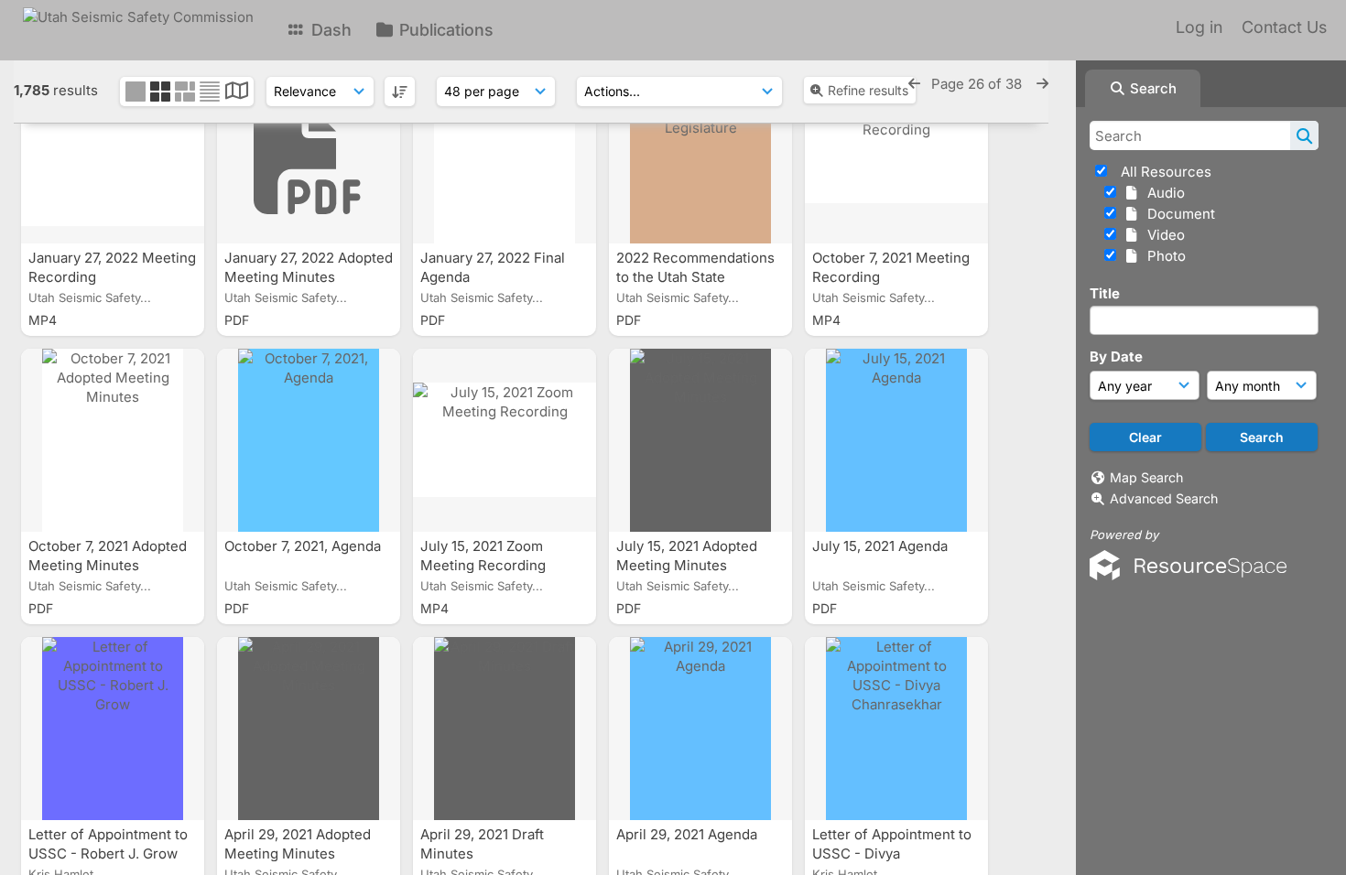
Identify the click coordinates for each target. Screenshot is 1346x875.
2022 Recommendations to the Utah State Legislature (695, 277)
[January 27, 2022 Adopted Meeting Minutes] (308, 151)
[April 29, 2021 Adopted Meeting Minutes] (308, 728)
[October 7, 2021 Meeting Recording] (896, 151)
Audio (1162, 192)
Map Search (1146, 477)
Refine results (868, 90)
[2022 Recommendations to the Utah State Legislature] (700, 151)
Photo (1163, 256)
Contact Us (1284, 27)
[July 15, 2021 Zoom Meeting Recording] (504, 440)
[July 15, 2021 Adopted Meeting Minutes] (700, 440)
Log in (1199, 27)
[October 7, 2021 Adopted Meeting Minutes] (112, 440)
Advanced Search (1164, 498)
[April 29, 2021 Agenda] (700, 728)
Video (1162, 234)
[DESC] (400, 91)
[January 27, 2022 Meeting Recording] (112, 151)
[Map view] (236, 93)
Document (1177, 213)
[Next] (1042, 83)
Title (1105, 293)
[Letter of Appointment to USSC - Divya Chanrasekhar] (896, 728)
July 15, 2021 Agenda (881, 546)
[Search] (1304, 135)
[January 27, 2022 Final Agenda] (504, 151)
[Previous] (914, 83)
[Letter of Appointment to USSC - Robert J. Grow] (112, 728)
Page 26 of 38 (978, 83)
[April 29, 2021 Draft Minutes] (504, 728)
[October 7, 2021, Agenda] (308, 440)
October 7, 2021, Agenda (304, 546)
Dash (329, 29)
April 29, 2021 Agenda (688, 834)
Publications (444, 29)
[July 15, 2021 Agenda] (896, 440)
